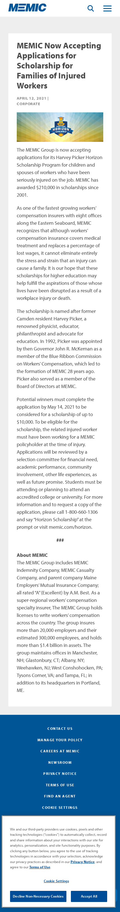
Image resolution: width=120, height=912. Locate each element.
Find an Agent (60, 796)
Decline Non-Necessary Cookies (38, 896)
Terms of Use (60, 785)
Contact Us (60, 728)
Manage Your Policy (60, 740)
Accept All (89, 896)
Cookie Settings (56, 881)
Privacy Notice (60, 773)
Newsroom (60, 762)
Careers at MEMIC (60, 751)
